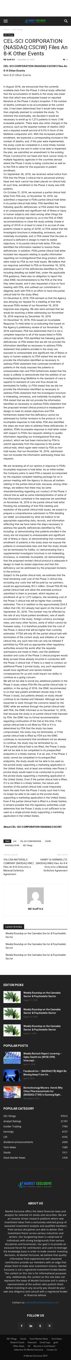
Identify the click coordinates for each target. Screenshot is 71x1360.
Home (6, 29)
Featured (32, 1342)
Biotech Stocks (17, 1342)
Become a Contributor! (44, 1346)
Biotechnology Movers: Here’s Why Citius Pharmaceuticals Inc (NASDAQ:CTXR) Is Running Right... (43, 1091)
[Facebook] (21, 1325)
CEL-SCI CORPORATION (30, 841)
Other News (18, 1346)
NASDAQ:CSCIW (12, 845)
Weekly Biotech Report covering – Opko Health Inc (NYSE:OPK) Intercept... (42, 1057)
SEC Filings (18, 29)
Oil (29, 1346)
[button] (5, 21)
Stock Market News (39, 1338)
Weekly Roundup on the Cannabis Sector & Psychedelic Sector (36, 935)
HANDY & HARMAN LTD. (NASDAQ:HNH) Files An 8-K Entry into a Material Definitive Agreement (52, 865)
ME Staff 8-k (9, 59)
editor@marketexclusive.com (42, 1302)
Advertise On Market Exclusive (28, 1349)
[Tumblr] (40, 1325)
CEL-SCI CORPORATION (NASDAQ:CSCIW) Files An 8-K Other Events (35, 47)
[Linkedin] (30, 1325)
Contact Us (52, 1349)
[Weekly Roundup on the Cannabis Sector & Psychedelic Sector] (12, 997)
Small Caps (45, 1342)
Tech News (56, 1338)
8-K (14, 841)
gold (56, 1342)
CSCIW (48, 841)
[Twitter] (49, 1325)
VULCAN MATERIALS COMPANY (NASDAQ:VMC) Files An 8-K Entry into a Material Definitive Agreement (18, 867)
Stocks (23, 1338)
